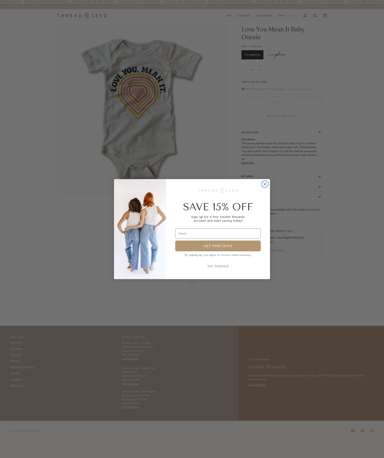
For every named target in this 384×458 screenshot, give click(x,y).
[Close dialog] (264, 184)
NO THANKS (218, 266)
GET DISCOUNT (218, 246)
